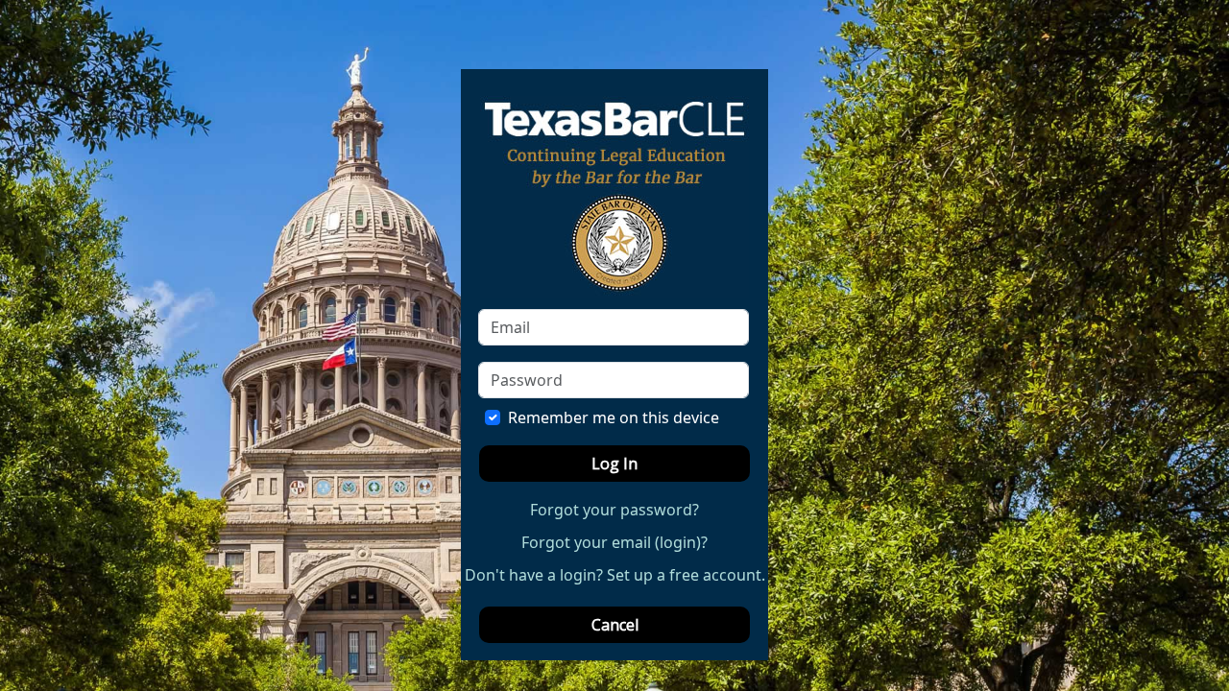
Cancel (615, 624)
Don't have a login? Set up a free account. (615, 574)
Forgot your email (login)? (614, 542)
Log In (614, 463)
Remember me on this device (613, 417)
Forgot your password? (614, 509)
